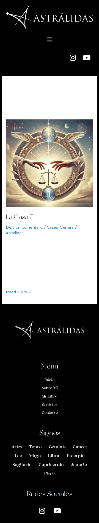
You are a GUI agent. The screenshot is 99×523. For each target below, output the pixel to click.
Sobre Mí (50, 388)
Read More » (18, 291)
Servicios (49, 404)
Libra (53, 456)
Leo (18, 456)
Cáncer (80, 447)
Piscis (49, 474)
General (67, 227)
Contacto (50, 412)
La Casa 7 (19, 217)
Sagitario (21, 465)
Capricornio (51, 465)
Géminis (57, 447)
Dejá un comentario (24, 227)
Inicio (49, 380)
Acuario (79, 465)
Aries (17, 447)
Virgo (35, 456)
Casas (52, 227)
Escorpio (75, 456)
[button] (49, 40)
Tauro (35, 447)
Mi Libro (49, 396)
